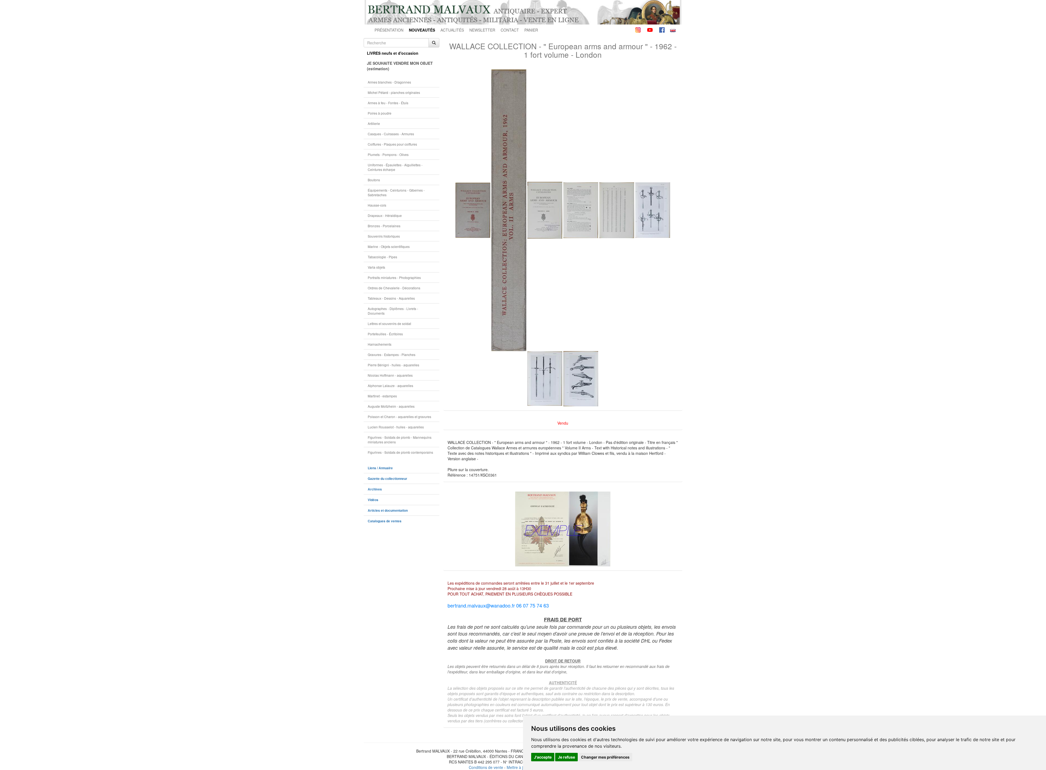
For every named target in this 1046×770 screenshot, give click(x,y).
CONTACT (510, 30)
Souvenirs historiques (384, 236)
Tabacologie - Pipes (382, 256)
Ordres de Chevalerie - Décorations (394, 288)
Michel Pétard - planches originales (394, 92)
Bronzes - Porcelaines (384, 225)
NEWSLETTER (482, 30)
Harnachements (379, 344)
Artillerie (374, 123)
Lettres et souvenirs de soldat (389, 323)
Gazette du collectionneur (387, 478)
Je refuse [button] (566, 757)
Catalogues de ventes (385, 521)
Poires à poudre (379, 113)
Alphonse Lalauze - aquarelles (390, 385)
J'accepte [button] (543, 757)
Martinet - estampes (382, 396)
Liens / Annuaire (380, 468)
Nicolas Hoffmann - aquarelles (390, 375)
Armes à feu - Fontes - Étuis (388, 102)
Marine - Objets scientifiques (389, 246)
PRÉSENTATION (389, 30)
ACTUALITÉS (452, 30)
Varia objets (376, 267)
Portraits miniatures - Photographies (394, 277)
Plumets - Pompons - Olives (388, 154)
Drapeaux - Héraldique (385, 215)
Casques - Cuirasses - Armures (391, 133)
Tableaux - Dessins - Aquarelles (391, 298)
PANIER (531, 30)
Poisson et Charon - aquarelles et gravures (399, 416)
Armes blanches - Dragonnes (389, 82)
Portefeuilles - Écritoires (385, 334)
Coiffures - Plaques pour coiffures (392, 144)
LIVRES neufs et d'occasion (392, 53)
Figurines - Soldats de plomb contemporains (400, 452)
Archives (375, 489)
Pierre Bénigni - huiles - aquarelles (393, 365)
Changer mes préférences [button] (605, 757)
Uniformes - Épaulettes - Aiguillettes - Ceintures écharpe (395, 167)
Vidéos (373, 500)
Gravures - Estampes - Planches (391, 354)
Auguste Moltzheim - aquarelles (391, 406)
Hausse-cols (377, 205)
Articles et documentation (388, 510)
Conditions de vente (486, 767)
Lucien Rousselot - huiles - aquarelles (396, 427)
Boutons (374, 179)
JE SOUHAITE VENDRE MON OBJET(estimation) (400, 65)
